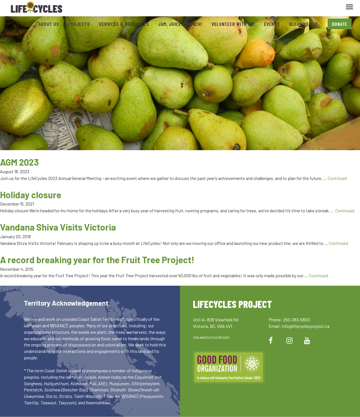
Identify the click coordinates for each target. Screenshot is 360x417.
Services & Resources (124, 24)
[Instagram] (289, 340)
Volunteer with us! (233, 24)
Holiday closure (30, 194)
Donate (340, 24)
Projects (79, 24)
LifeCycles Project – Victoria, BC (36, 8)
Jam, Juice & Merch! (180, 24)
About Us (49, 24)
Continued (337, 178)
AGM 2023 (19, 162)
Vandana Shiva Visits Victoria (58, 227)
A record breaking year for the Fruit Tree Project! (97, 259)
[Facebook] (271, 340)
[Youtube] (307, 340)
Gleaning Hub (303, 24)
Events (272, 24)
